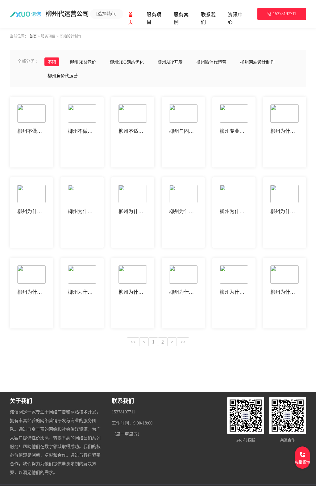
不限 (52, 62)
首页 (33, 36)
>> (183, 341)
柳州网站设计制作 (257, 62)
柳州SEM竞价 (83, 62)
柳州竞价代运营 (63, 76)
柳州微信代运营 (211, 62)
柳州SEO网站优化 (127, 62)
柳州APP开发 (170, 62)
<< (133, 341)
